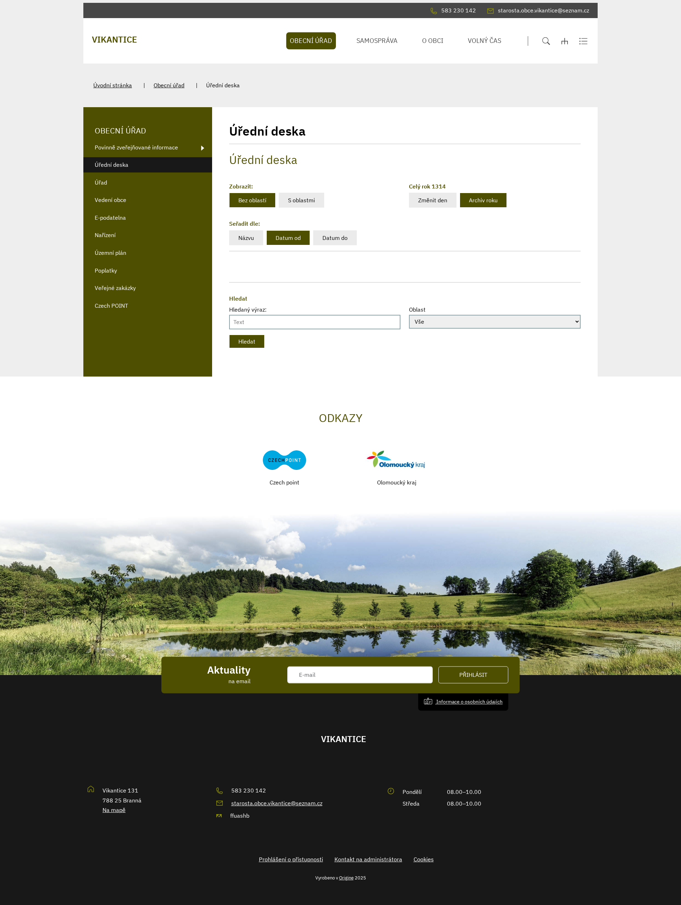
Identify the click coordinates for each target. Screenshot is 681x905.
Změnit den (432, 200)
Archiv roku (483, 200)
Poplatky (106, 270)
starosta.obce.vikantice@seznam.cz (276, 803)
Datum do (335, 237)
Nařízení (105, 234)
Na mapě (114, 809)
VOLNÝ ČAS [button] (484, 41)
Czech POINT (111, 305)
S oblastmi (301, 200)
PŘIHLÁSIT (473, 675)
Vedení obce (110, 199)
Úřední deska (111, 164)
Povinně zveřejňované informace (136, 147)
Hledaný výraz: (248, 309)
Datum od (288, 237)
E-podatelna (110, 217)
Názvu (246, 237)
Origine (346, 877)
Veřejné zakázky (115, 287)
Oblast (417, 309)
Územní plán (110, 252)
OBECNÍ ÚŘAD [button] (311, 41)
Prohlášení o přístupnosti (291, 859)
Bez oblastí (252, 200)
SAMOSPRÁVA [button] (377, 41)
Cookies (424, 859)
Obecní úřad (169, 85)
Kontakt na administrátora (368, 859)
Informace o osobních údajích (469, 701)
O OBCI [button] (432, 41)
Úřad (101, 182)
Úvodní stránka (112, 85)
